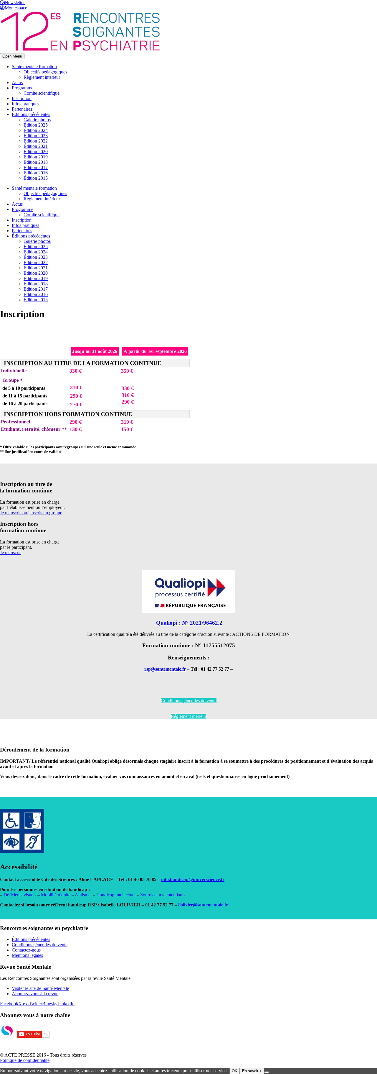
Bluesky (49, 1003)
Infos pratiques (25, 103)
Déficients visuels (20, 894)
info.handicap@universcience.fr (192, 879)
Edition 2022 (36, 140)
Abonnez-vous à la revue (35, 993)
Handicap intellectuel (116, 894)
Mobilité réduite (56, 894)
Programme (22, 87)
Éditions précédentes (31, 114)
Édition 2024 (36, 130)
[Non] (266, 1072)
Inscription (22, 98)
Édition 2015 (36, 178)
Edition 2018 (36, 162)
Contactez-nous (26, 949)
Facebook (9, 1003)
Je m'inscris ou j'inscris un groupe (31, 512)
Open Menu (12, 56)
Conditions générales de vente (188, 700)
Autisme (84, 894)
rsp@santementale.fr (165, 669)
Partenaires (22, 109)
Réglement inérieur (188, 716)
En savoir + (252, 1071)
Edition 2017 (36, 167)
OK (234, 1071)
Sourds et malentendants (162, 894)
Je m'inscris (10, 552)
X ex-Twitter (30, 1003)
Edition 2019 (36, 156)
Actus (17, 82)
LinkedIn (66, 1003)
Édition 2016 (36, 172)
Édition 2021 (36, 146)
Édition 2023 (36, 135)
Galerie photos (37, 119)
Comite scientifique (41, 93)
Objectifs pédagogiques (45, 71)
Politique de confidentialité (24, 1060)
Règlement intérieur (42, 77)
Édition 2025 (36, 124)
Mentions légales (27, 955)
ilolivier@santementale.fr (203, 904)
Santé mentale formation (34, 66)
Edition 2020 (36, 151)
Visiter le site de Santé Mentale (40, 988)
